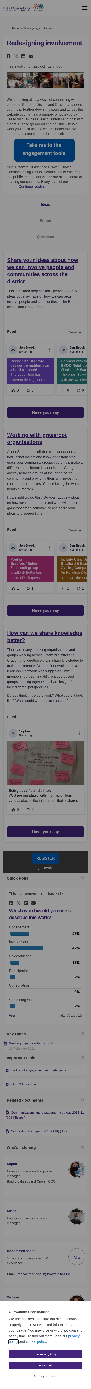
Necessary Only (45, 1354)
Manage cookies (45, 1376)
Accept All (45, 1365)
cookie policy (36, 1342)
